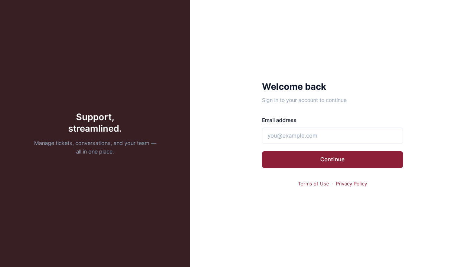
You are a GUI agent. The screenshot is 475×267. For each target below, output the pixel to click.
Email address (279, 120)
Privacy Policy (351, 184)
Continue (332, 159)
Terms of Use (313, 184)
